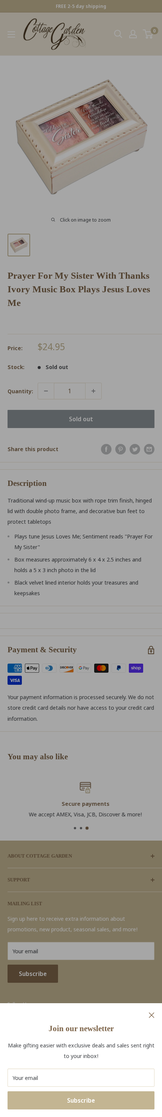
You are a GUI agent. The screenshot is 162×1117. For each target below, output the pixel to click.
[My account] (133, 34)
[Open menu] (11, 34)
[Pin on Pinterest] (120, 449)
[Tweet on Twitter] (135, 449)
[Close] (151, 1014)
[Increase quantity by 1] (93, 391)
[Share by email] (149, 449)
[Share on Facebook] (106, 449)
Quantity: (20, 391)
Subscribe (81, 1100)
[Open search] (118, 34)
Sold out (81, 419)
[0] (148, 34)
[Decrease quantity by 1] (46, 391)
